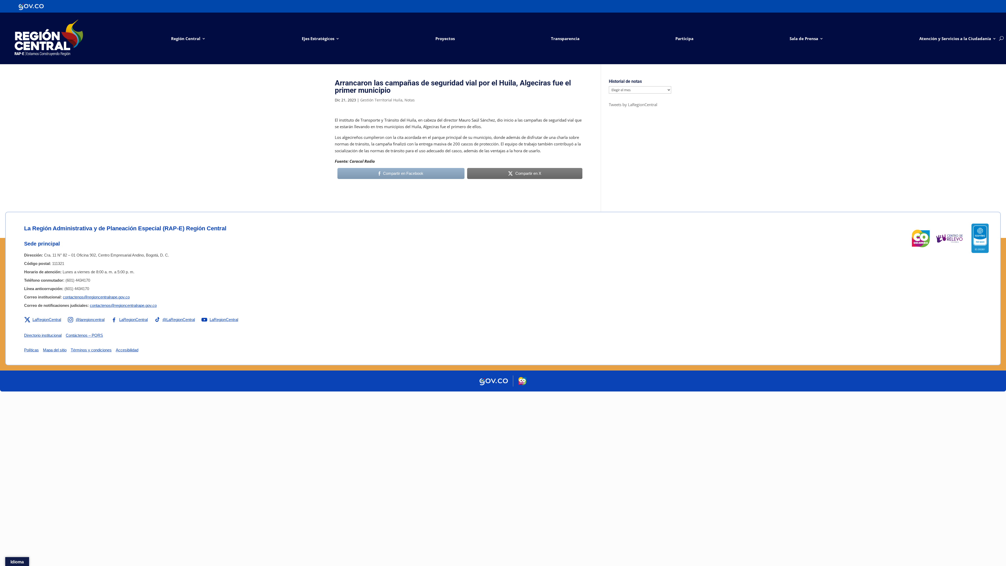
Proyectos (445, 38)
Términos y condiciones (91, 350)
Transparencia (565, 38)
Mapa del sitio (55, 350)
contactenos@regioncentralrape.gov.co (96, 297)
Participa (684, 38)
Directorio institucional (43, 335)
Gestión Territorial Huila (381, 99)
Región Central (185, 38)
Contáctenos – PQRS (84, 335)
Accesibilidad (127, 350)
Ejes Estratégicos (318, 38)
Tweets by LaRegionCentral (633, 104)
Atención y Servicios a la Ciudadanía (955, 38)
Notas (409, 99)
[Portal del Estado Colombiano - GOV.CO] (31, 6)
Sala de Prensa (804, 38)
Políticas (31, 350)
